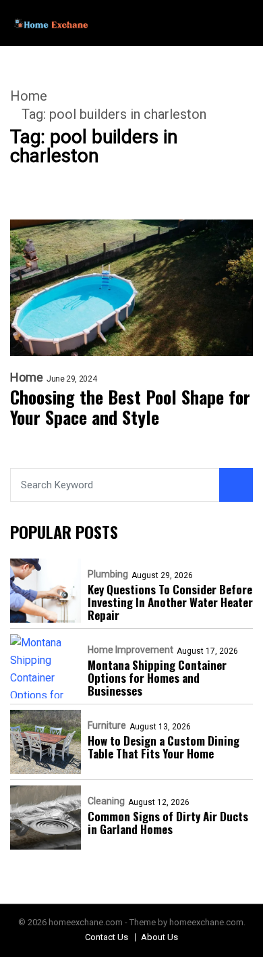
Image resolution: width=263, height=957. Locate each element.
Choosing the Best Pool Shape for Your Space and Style (130, 407)
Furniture (107, 725)
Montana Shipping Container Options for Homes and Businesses (157, 677)
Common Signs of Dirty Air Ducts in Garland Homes (168, 822)
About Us (159, 937)
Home (28, 96)
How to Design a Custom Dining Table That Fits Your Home (163, 747)
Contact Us (106, 937)
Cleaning (106, 801)
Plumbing (108, 574)
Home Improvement (130, 649)
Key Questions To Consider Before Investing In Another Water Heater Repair (170, 602)
